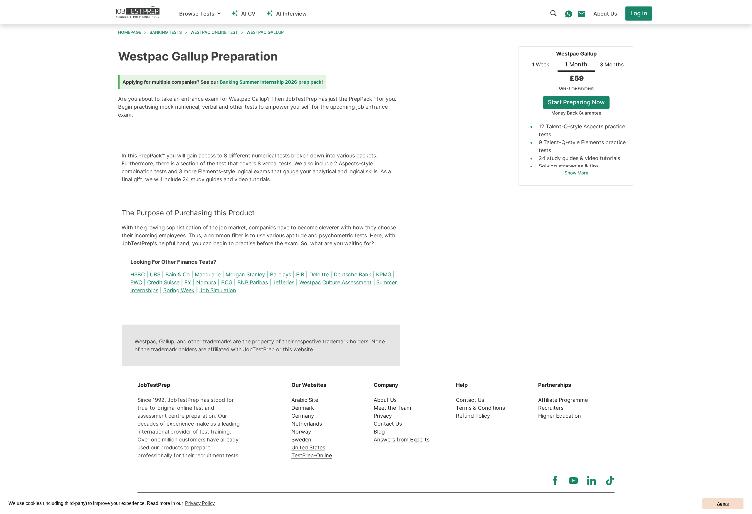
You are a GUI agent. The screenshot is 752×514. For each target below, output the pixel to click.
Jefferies (283, 282)
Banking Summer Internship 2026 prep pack (270, 82)
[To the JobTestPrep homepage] (137, 12)
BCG (226, 282)
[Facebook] (555, 480)
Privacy (383, 416)
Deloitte (319, 274)
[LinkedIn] (591, 480)
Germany (302, 416)
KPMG (383, 274)
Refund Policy (473, 416)
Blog (379, 432)
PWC (136, 282)
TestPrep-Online (311, 455)
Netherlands (306, 424)
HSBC (137, 274)
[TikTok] (610, 480)
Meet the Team (392, 408)
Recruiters (550, 408)
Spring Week (178, 290)
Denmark (302, 408)
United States (308, 447)
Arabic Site (304, 400)
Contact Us (388, 424)
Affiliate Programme (563, 400)
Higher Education (559, 416)
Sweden (301, 439)
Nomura (206, 282)
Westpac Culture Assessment (335, 282)
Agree (723, 503)
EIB (300, 274)
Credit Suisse (163, 282)
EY (187, 282)
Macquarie (208, 274)
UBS (155, 274)
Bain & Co (177, 274)
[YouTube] (573, 480)
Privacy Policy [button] (200, 503)
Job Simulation (217, 290)
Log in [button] (638, 13)
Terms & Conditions (480, 408)
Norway (301, 432)
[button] (200, 13)
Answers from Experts (401, 439)
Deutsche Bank (352, 274)
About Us (385, 400)
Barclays (280, 274)
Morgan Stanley (245, 274)
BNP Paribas (252, 282)
